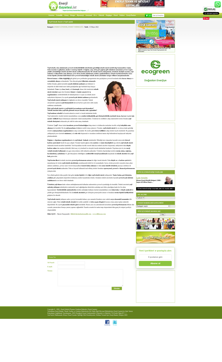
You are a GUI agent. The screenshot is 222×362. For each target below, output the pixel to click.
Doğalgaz (109, 15)
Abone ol (155, 263)
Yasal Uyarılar (72, 315)
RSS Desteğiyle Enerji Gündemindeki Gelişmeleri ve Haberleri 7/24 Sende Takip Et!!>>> (99, 313)
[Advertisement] (91, 47)
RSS (126, 315)
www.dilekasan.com (99, 214)
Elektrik (101, 15)
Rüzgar (72, 15)
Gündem (51, 15)
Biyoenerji (80, 15)
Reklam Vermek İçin (102, 315)
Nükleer (122, 15)
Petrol (116, 15)
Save (207, 18)
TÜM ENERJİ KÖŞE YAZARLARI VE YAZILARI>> (155, 189)
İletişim (121, 315)
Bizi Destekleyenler (89, 315)
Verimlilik (59, 15)
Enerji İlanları (131, 15)
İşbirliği (80, 315)
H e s (95, 15)
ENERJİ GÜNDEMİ (60, 27)
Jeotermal (88, 15)
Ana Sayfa (50, 315)
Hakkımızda (58, 315)
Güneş (66, 15)
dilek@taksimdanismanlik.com (81, 214)
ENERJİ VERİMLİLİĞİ (75, 27)
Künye (65, 315)
